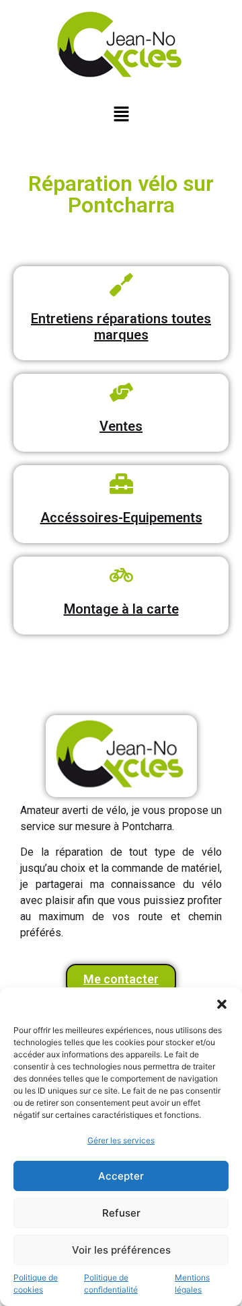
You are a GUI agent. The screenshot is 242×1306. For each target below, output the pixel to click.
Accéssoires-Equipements (121, 517)
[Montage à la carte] (121, 575)
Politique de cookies (35, 1283)
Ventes (121, 426)
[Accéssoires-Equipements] (121, 483)
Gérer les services (121, 1140)
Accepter (121, 1176)
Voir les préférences (121, 1249)
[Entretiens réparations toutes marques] (121, 284)
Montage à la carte (121, 609)
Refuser (121, 1213)
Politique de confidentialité (111, 1283)
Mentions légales (192, 1283)
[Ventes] (121, 392)
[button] (222, 1004)
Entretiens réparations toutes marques (121, 327)
